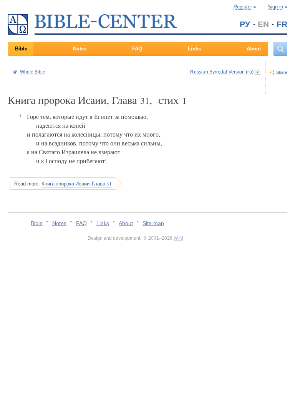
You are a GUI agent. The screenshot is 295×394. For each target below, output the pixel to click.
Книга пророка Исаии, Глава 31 (76, 183)
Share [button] (281, 72)
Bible (21, 49)
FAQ (137, 49)
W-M (178, 238)
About (254, 49)
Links (194, 49)
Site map (153, 223)
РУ (245, 24)
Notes (79, 49)
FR (282, 24)
